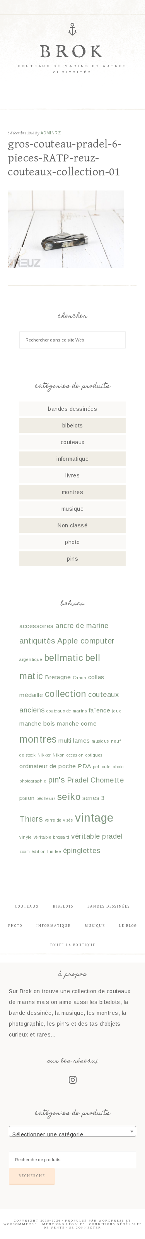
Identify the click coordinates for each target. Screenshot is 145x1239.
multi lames (74, 740)
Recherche (32, 1176)
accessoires (36, 626)
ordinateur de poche (47, 766)
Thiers (31, 819)
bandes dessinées (72, 409)
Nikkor (44, 755)
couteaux (73, 442)
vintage (94, 817)
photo (72, 542)
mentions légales (63, 1224)
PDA (84, 766)
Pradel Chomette (95, 780)
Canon (80, 677)
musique (72, 509)
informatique (72, 459)
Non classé (72, 525)
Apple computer (86, 641)
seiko (69, 796)
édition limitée (46, 851)
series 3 (93, 798)
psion (27, 798)
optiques (93, 755)
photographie (32, 781)
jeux (116, 711)
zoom (24, 851)
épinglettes (82, 850)
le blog (128, 925)
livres (72, 475)
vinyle (25, 837)
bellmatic (64, 658)
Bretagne (58, 677)
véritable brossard (52, 837)
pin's (56, 780)
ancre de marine (82, 625)
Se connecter (85, 1227)
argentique (30, 659)
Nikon (59, 755)
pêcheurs (45, 798)
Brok (72, 52)
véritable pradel (97, 836)
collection (66, 694)
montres (73, 492)
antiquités (37, 641)
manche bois (37, 723)
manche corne (77, 723)
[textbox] (72, 1134)
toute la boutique (73, 945)
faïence (100, 710)
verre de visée (59, 820)
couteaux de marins (66, 711)
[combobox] (72, 1131)
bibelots (72, 425)
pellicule (102, 766)
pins (72, 559)
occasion (75, 755)
